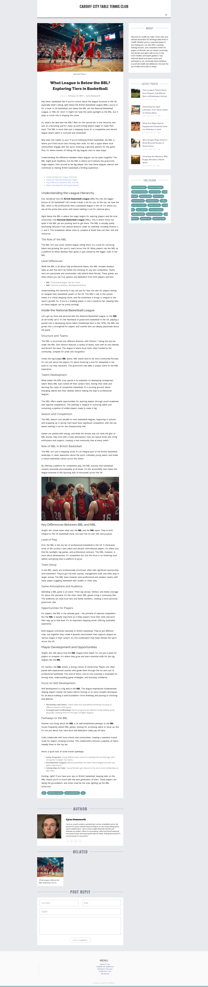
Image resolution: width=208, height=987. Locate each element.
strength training (155, 187)
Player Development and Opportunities (62, 185)
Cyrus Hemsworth (93, 96)
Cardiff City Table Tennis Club (104, 6)
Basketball (80, 74)
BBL (44, 793)
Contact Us (105, 971)
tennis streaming (156, 210)
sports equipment (139, 187)
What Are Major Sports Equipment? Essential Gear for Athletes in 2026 (155, 126)
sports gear (158, 196)
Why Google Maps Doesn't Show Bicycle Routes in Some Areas (155, 143)
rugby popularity (139, 205)
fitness (163, 201)
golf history (142, 210)
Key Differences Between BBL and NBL (62, 182)
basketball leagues (55, 793)
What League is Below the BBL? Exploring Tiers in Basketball (49, 882)
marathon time (159, 219)
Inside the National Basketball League (61, 180)
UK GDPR (105, 974)
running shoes (145, 196)
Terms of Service (105, 967)
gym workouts (152, 201)
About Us (105, 964)
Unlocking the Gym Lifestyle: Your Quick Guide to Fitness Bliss (155, 110)
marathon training (139, 192)
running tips (145, 219)
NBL (83, 793)
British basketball (72, 793)
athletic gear (155, 192)
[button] (166, 14)
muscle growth (138, 214)
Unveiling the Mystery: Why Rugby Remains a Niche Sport (155, 159)
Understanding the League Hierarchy (61, 177)
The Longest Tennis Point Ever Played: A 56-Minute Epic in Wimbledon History (155, 93)
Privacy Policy (105, 969)
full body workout (154, 214)
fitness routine (138, 201)
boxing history (154, 205)
